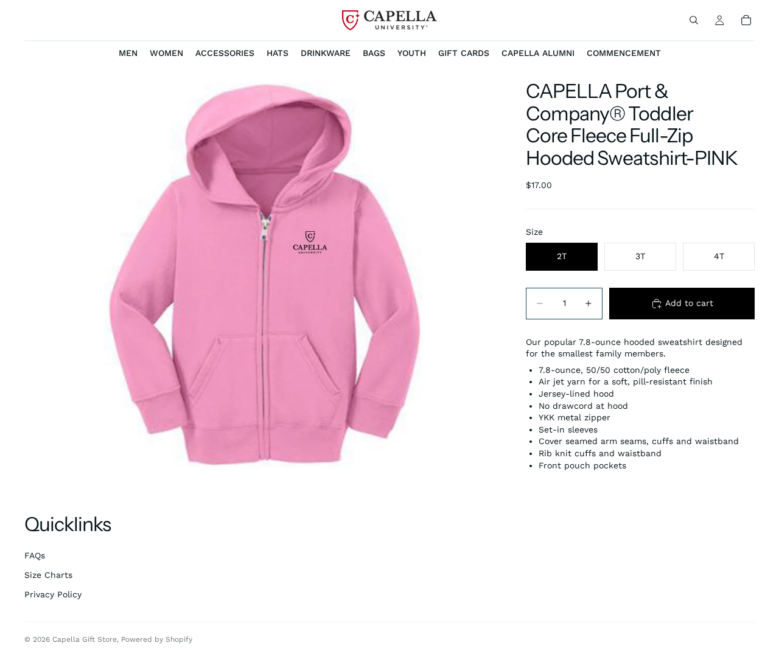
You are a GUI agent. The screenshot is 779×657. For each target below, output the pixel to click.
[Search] (693, 20)
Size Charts (48, 575)
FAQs (34, 555)
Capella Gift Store (84, 639)
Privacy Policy (53, 594)
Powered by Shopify (156, 639)
